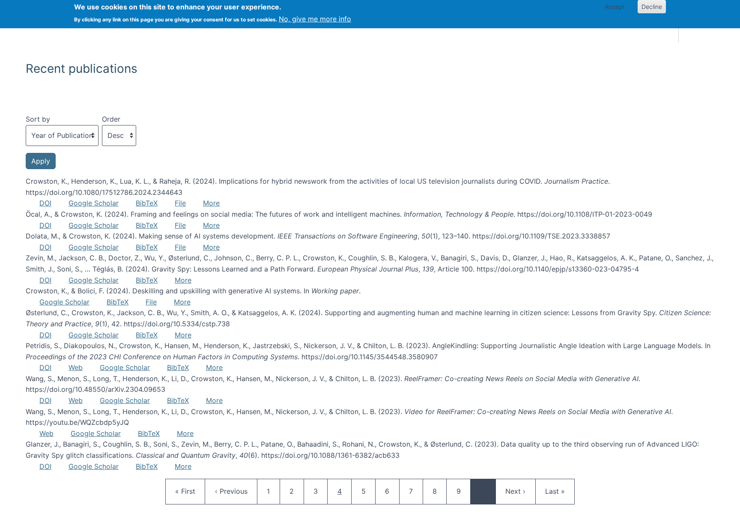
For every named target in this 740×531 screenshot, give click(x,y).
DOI (45, 203)
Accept (615, 6)
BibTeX (147, 203)
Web (76, 367)
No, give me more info (315, 19)
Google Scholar (94, 203)
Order (111, 119)
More (211, 203)
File (180, 203)
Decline (652, 6)
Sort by (38, 119)
